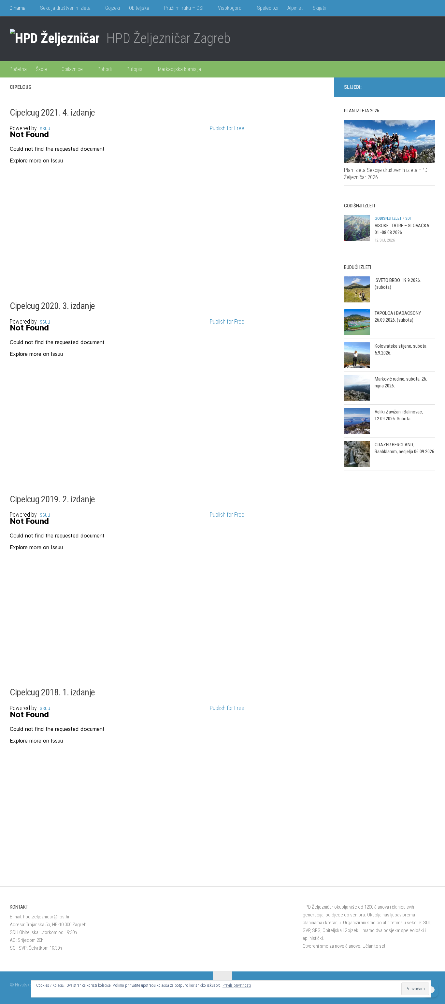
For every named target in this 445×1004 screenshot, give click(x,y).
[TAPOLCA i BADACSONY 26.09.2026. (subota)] (357, 322)
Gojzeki (112, 8)
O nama (17, 8)
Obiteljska (139, 8)
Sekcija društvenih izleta (65, 8)
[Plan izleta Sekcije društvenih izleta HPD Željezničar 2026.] (389, 141)
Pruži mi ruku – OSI (183, 8)
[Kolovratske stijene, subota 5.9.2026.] (357, 355)
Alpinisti (295, 8)
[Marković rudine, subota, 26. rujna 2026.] (357, 388)
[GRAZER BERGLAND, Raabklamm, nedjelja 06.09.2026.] (357, 454)
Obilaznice (72, 69)
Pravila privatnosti (237, 985)
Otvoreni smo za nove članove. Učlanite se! (344, 946)
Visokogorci (230, 8)
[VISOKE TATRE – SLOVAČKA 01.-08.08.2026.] (357, 228)
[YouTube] (431, 87)
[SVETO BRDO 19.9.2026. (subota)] (357, 289)
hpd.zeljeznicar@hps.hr (46, 917)
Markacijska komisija (179, 69)
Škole (41, 69)
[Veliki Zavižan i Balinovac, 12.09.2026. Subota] (357, 421)
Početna (18, 69)
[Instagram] (421, 87)
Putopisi (134, 69)
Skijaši (319, 8)
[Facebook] (410, 87)
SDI (408, 218)
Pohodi (104, 69)
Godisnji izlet (388, 218)
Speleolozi (267, 8)
